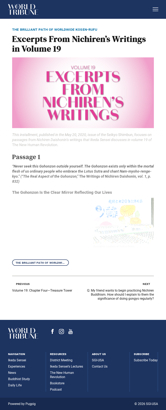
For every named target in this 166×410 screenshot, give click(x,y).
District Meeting (61, 360)
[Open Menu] (155, 9)
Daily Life (15, 385)
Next (146, 284)
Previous (23, 284)
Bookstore (57, 383)
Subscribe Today (146, 360)
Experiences (16, 366)
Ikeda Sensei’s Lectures (66, 366)
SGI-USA (98, 360)
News (12, 373)
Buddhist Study (19, 379)
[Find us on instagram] (61, 333)
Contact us (99, 366)
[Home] (79, 9)
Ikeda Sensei (17, 360)
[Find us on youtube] (70, 333)
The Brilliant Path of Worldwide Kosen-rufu (42, 263)
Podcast (56, 389)
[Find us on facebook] (52, 333)
